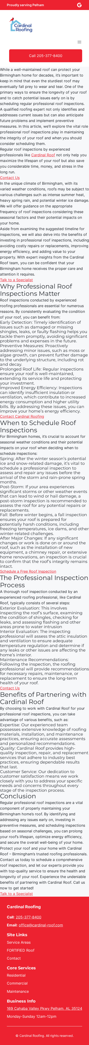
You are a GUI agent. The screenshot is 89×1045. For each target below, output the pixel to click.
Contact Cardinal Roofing (22, 416)
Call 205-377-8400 (45, 55)
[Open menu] (79, 42)
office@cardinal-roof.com (41, 925)
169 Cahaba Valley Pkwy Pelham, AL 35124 (44, 1008)
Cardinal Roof (43, 155)
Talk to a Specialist (16, 280)
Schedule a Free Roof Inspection (28, 571)
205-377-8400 (28, 917)
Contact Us (10, 177)
